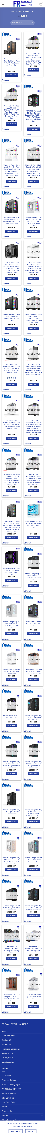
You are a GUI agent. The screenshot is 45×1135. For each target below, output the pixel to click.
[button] (3, 4)
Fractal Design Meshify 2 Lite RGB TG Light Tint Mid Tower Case (33, 908)
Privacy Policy (7, 1058)
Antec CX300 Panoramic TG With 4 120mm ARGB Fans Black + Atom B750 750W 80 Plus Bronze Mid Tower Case (33, 480)
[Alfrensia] (23, 3)
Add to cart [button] (11, 75)
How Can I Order (8, 1102)
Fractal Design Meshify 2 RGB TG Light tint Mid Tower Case (33, 718)
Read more (33, 70)
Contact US (6, 1040)
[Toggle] (41, 1115)
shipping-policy (8, 1062)
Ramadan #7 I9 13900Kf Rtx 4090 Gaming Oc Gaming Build (11, 950)
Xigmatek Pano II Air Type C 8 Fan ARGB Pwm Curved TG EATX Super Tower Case (11, 220)
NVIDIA (5, 1116)
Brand (4, 1107)
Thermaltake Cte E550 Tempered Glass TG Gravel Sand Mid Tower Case (11, 998)
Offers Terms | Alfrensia (11, 1120)
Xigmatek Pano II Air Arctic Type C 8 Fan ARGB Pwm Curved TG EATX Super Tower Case (33, 221)
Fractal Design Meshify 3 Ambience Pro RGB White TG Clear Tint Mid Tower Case (11, 861)
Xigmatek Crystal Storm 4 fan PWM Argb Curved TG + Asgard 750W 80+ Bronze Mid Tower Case (33, 318)
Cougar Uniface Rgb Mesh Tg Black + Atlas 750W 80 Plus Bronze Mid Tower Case (11, 62)
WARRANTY (7, 1044)
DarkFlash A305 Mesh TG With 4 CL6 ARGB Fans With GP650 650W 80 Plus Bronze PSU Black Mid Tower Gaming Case (11, 480)
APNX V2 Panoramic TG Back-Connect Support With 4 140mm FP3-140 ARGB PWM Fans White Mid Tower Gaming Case (33, 267)
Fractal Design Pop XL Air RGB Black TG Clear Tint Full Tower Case (33, 577)
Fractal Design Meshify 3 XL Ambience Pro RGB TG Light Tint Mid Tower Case (11, 765)
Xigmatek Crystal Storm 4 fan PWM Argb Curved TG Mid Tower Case (11, 317)
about (4, 1031)
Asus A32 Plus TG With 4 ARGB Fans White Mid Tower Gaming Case (33, 525)
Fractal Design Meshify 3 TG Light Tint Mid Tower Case (11, 812)
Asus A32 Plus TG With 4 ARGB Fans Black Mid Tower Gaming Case (11, 572)
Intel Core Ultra (8, 1098)
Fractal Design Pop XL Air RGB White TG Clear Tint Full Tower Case (11, 625)
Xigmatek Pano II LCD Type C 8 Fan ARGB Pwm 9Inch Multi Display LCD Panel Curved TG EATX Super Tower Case (33, 170)
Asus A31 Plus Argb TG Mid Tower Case (11, 717)
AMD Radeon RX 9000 (11, 1089)
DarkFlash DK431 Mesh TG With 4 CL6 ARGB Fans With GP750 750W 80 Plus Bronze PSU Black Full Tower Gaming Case (33, 369)
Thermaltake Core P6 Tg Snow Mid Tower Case (33, 997)
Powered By (7, 1111)
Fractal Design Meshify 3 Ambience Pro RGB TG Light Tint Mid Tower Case (33, 765)
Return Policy (7, 1053)
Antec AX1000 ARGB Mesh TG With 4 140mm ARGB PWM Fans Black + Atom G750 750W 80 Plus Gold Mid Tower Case (33, 59)
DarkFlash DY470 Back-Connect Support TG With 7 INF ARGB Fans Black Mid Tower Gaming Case (11, 368)
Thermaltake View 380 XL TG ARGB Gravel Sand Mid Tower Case (33, 672)
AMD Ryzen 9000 (9, 1093)
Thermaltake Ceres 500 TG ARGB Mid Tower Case (33, 624)
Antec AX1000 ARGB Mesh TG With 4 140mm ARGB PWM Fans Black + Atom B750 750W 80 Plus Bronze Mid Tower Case (11, 112)
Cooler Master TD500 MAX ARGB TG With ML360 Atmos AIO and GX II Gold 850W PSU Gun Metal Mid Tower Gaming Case (11, 527)
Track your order (8, 1036)
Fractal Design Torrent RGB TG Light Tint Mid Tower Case (11, 908)
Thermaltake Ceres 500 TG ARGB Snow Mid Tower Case (11, 672)
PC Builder (6, 1076)
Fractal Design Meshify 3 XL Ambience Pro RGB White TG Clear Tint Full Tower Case (33, 813)
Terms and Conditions (11, 1049)
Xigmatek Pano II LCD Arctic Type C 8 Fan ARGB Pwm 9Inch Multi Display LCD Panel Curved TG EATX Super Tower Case (11, 170)
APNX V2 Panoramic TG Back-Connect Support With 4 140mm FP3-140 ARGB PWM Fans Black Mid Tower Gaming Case (11, 267)
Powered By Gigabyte (11, 1085)
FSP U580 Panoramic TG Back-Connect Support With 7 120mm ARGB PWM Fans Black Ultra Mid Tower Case (33, 116)
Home (13, 11)
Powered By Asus (9, 1080)
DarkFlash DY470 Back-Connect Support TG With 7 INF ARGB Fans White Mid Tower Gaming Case (11, 425)
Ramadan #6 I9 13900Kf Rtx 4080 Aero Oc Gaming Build (33, 949)
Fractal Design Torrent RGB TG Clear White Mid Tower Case (33, 860)
